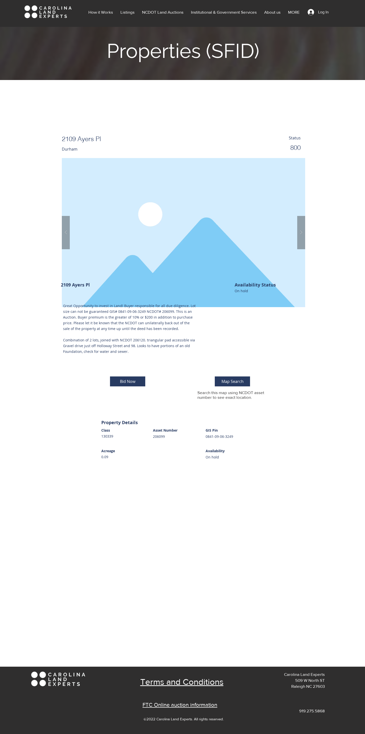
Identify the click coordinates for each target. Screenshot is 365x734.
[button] (127, 12)
